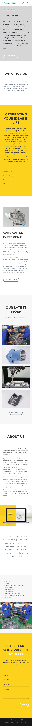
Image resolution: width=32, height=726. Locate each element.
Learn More (10, 56)
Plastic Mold (11, 589)
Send (24, 705)
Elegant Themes (15, 722)
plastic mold (23, 447)
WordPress (16, 724)
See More (16, 413)
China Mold (8, 131)
